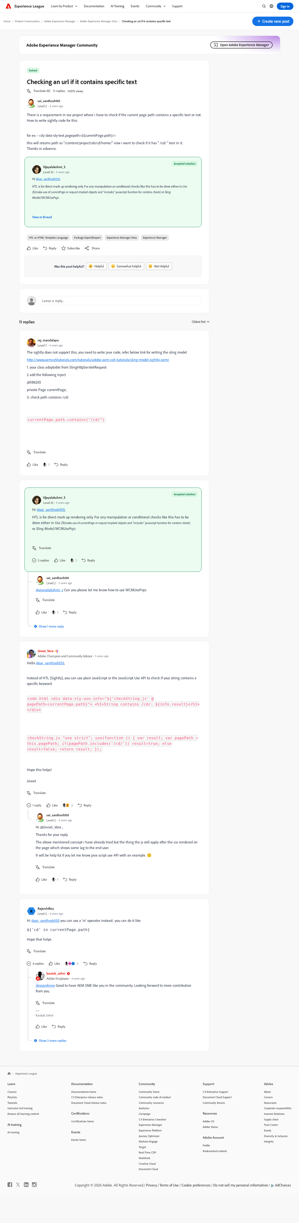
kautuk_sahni (55, 973)
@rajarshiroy (45, 985)
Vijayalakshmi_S (54, 167)
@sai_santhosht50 (48, 179)
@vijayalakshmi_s (49, 589)
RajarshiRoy (46, 908)
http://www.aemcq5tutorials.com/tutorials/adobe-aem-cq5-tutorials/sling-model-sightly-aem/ (98, 359)
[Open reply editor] (114, 300)
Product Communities (27, 21)
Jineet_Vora (45, 651)
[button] (272, 21)
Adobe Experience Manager (59, 21)
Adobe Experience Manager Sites (98, 21)
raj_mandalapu (48, 340)
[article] (113, 403)
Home (7, 21)
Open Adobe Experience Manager (244, 45)
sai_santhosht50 (49, 101)
